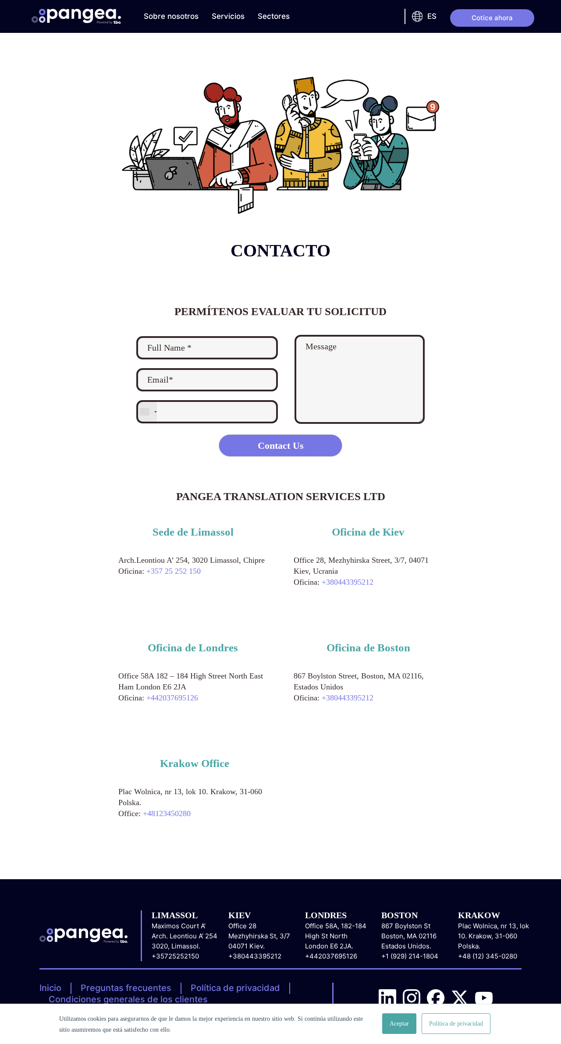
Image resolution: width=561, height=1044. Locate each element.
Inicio (50, 988)
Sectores (274, 16)
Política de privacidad (235, 988)
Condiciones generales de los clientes (128, 999)
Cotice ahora (492, 18)
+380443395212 (347, 582)
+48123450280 (167, 813)
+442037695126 (172, 697)
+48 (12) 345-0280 (487, 956)
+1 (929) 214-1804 (409, 956)
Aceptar (399, 1023)
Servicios (228, 16)
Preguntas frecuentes (126, 988)
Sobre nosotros (171, 16)
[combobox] (147, 412)
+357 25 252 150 (173, 571)
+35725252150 (175, 956)
